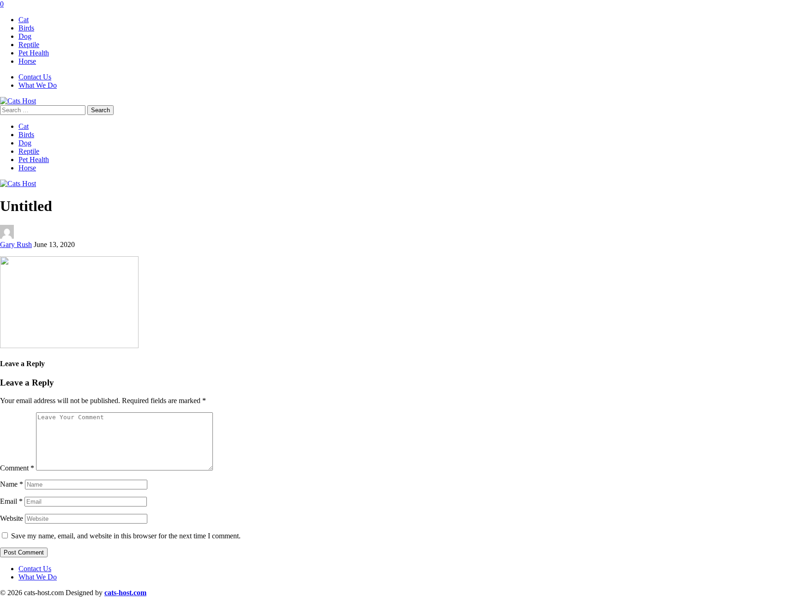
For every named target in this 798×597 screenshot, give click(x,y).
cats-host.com (125, 593)
